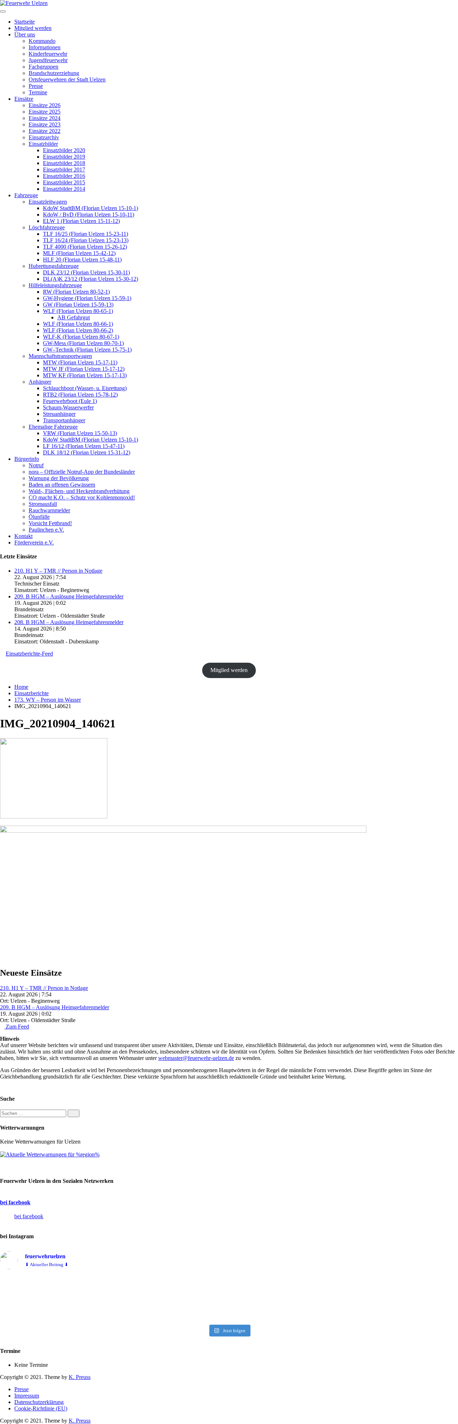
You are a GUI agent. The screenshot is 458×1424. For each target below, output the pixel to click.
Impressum (26, 1396)
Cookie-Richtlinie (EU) (40, 1408)
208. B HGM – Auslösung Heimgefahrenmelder (68, 622)
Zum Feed (16, 1027)
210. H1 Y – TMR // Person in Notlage (58, 571)
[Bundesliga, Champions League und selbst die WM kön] (229, 1298)
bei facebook (15, 1202)
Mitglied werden (229, 670)
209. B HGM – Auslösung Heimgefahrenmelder (68, 596)
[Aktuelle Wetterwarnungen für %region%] (49, 1154)
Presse (21, 1389)
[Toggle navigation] (3, 11)
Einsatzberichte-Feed (29, 654)
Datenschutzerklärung (39, 1402)
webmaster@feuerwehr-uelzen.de (196, 1058)
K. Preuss (80, 1377)
